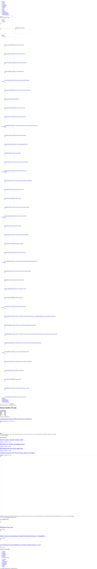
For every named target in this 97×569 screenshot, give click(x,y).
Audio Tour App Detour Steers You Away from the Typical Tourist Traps (17, 90)
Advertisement (4, 561)
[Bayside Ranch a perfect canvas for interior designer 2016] (9, 52)
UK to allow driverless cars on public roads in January (14, 189)
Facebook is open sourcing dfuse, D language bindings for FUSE (16, 144)
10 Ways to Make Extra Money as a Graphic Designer (14, 71)
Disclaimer (4, 559)
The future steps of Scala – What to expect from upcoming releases (16, 161)
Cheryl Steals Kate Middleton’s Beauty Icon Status (13, 297)
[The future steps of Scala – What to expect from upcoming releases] (9, 160)
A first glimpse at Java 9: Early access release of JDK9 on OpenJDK (16, 234)
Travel (3, 555)
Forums (3, 20)
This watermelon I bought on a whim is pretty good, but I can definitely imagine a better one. (20, 125)
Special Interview (5, 12)
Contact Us (4, 562)
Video (3, 9)
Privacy (3, 560)
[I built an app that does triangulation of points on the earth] (9, 106)
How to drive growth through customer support (12, 198)
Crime (3, 3)
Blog (3, 19)
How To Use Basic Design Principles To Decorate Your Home (15, 62)
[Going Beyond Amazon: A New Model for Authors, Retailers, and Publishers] (9, 179)
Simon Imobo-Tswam (4, 421)
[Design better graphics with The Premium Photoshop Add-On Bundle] (9, 79)
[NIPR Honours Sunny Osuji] (3, 525)
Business (3, 6)
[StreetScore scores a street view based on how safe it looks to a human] (9, 206)
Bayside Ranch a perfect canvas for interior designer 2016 (14, 53)
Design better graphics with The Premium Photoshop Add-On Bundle (16, 80)
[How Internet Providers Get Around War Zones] (9, 224)
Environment (4, 5)
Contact (3, 21)
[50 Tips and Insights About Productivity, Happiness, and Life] (9, 214)
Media (3, 551)
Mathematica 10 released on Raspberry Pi (11, 98)
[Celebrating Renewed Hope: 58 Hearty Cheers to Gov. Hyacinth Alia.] (8, 432)
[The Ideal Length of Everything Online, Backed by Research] (9, 134)
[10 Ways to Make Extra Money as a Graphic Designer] (9, 70)
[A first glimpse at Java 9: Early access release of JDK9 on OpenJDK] (9, 233)
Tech (3, 8)
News (3, 1)
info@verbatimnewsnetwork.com (10, 517)
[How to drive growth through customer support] (9, 197)
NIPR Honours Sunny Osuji (6, 527)
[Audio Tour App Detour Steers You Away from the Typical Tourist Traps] (9, 89)
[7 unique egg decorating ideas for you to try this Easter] (9, 43)
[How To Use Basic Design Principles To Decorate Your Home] (9, 61)
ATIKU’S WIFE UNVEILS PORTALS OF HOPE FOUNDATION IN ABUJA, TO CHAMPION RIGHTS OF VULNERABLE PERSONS (30, 316)
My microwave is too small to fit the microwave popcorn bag (15, 116)
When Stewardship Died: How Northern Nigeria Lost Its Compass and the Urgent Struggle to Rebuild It (22, 342)
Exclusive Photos (5, 13)
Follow (7, 435)
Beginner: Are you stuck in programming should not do (14, 279)
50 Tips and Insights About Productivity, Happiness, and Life (15, 215)
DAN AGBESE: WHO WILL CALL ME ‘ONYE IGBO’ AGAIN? (16, 351)
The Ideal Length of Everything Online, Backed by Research (15, 135)
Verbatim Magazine (5, 14)
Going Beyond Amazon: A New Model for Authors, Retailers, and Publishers (18, 180)
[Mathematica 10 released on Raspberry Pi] (9, 97)
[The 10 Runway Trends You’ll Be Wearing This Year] (9, 242)
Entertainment (4, 563)
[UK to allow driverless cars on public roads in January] (9, 188)
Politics (3, 2)
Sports (3, 10)
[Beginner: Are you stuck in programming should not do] (9, 278)
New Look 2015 (5, 557)
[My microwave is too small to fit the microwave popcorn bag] (9, 115)
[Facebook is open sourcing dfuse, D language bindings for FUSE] (9, 143)
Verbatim (1, 446)
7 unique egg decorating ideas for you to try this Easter (14, 44)
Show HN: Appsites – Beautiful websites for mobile (11, 439)
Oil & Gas (4, 4)
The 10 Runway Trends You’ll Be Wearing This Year (13, 243)
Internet (4, 554)
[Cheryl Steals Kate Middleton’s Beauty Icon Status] (9, 296)
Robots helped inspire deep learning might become (11, 448)
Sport (3, 566)
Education (4, 11)
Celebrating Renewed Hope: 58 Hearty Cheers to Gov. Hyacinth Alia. (16, 419)
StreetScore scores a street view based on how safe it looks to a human (16, 207)
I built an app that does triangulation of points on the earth (14, 107)
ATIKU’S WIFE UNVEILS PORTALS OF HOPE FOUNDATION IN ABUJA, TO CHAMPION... (22, 536)
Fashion (3, 7)
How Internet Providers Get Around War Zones (12, 225)
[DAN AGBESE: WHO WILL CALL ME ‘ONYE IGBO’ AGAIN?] (9, 350)
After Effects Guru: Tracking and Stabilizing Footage (12, 444)
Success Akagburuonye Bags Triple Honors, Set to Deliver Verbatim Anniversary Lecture (20, 325)
